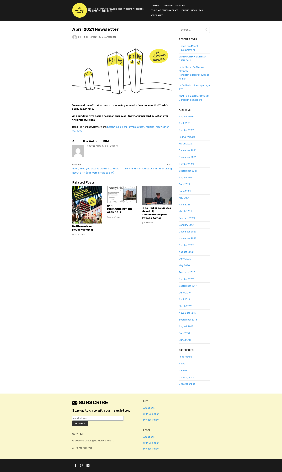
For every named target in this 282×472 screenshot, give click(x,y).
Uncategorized (108, 37)
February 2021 (187, 218)
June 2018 (185, 340)
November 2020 (188, 238)
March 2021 (185, 211)
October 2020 (186, 245)
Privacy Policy (151, 419)
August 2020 (186, 252)
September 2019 (188, 285)
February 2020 (187, 272)
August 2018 (186, 326)
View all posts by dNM (98, 146)
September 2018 (188, 319)
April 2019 (184, 299)
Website (114, 146)
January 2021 (186, 225)
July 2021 (184, 184)
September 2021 (188, 170)
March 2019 (185, 306)
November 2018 (187, 313)
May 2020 (184, 265)
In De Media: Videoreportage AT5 (194, 87)
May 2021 (184, 197)
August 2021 (186, 177)
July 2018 (184, 333)
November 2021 (187, 157)
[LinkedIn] (88, 465)
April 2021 (184, 204)
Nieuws (183, 370)
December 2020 (188, 231)
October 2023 (186, 130)
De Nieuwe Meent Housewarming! (188, 48)
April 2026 (184, 123)
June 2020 (185, 258)
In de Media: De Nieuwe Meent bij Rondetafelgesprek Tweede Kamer (194, 73)
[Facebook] (75, 465)
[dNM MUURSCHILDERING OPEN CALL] (122, 194)
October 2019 (186, 279)
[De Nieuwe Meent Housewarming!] (87, 205)
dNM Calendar (151, 413)
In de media (185, 356)
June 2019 (185, 292)
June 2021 (185, 191)
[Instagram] (82, 465)
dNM (80, 37)
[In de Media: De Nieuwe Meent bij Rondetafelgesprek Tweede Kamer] (157, 195)
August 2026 (186, 116)
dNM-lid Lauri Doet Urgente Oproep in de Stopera (194, 98)
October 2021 (186, 164)
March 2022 (185, 143)
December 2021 (187, 150)
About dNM (149, 408)
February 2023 (187, 136)
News (182, 363)
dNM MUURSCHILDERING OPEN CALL (119, 209)
